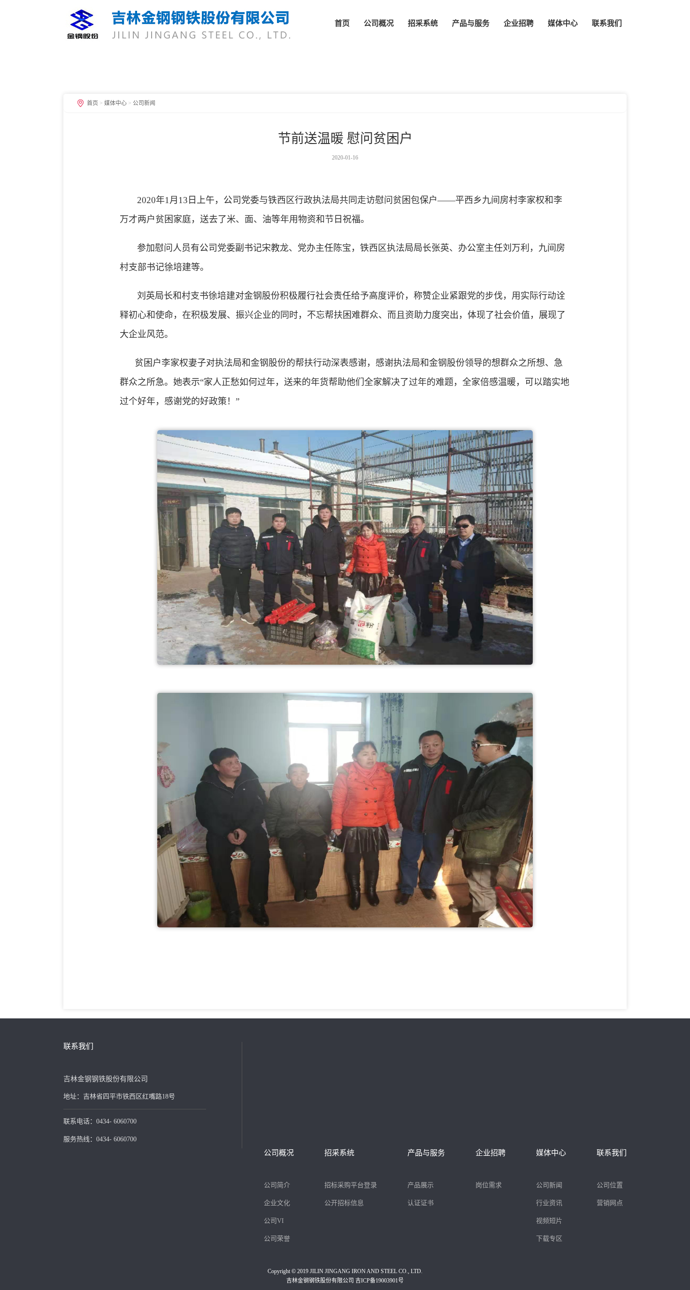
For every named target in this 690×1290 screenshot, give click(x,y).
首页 (342, 23)
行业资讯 (549, 1203)
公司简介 (277, 1185)
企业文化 (277, 1203)
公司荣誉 (277, 1238)
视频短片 (549, 1220)
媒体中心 (563, 23)
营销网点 (610, 1203)
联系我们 (607, 23)
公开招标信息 (344, 1203)
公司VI (274, 1220)
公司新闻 (144, 103)
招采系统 (423, 23)
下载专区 (549, 1238)
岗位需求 (488, 1185)
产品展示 (420, 1185)
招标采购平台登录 (350, 1185)
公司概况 (379, 23)
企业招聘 (519, 23)
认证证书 (420, 1203)
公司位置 (610, 1185)
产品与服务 (471, 23)
